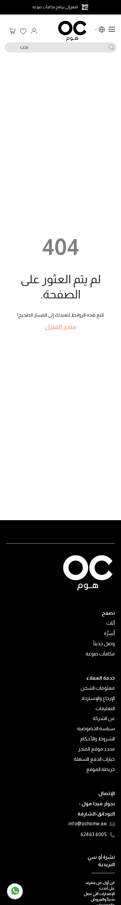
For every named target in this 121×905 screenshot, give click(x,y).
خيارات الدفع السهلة (94, 759)
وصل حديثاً (104, 643)
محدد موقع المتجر (96, 748)
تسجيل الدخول (34, 31)
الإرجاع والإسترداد (98, 698)
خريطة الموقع (100, 769)
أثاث (110, 623)
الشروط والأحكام (97, 738)
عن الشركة (104, 718)
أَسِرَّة (109, 633)
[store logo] (72, 31)
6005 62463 (94, 834)
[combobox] (60, 47)
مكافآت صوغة (100, 653)
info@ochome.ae (88, 824)
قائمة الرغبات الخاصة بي (23, 31)
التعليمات (105, 708)
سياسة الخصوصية (96, 728)
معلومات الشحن (98, 688)
